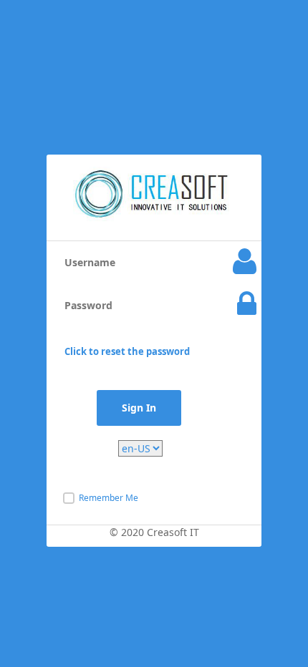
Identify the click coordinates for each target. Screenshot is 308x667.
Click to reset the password (127, 351)
